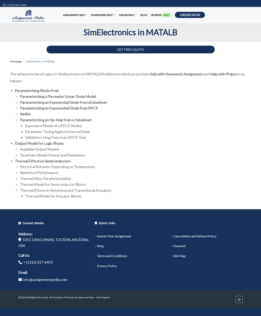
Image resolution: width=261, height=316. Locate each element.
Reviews (160, 15)
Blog (143, 15)
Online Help (127, 15)
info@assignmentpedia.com (45, 279)
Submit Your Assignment (114, 236)
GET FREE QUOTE (130, 49)
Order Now (190, 15)
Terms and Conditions (112, 256)
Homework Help (102, 15)
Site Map (179, 256)
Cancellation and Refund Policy (194, 236)
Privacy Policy (107, 266)
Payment (179, 246)
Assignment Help (74, 15)
